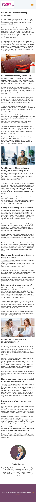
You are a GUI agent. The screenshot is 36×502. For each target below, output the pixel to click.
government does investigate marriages (15, 106)
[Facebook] (18, 488)
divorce (12, 247)
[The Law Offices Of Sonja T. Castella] (7, 4)
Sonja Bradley (18, 464)
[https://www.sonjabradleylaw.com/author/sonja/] (18, 452)
